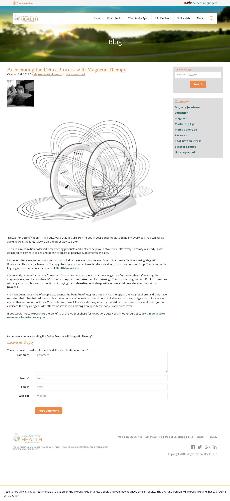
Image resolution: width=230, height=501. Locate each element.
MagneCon (182, 118)
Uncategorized (75, 74)
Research (181, 135)
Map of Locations (175, 436)
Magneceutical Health (47, 74)
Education (181, 112)
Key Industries (153, 436)
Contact (201, 436)
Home (97, 18)
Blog (190, 436)
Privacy (213, 436)
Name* (24, 378)
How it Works (114, 18)
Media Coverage (186, 129)
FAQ (118, 436)
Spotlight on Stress (188, 141)
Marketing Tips (185, 124)
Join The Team (162, 18)
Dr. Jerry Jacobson (187, 107)
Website (24, 395)
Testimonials (183, 18)
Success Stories (185, 146)
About (200, 18)
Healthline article (67, 268)
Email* (25, 387)
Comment (23, 355)
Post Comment (48, 410)
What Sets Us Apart (138, 18)
